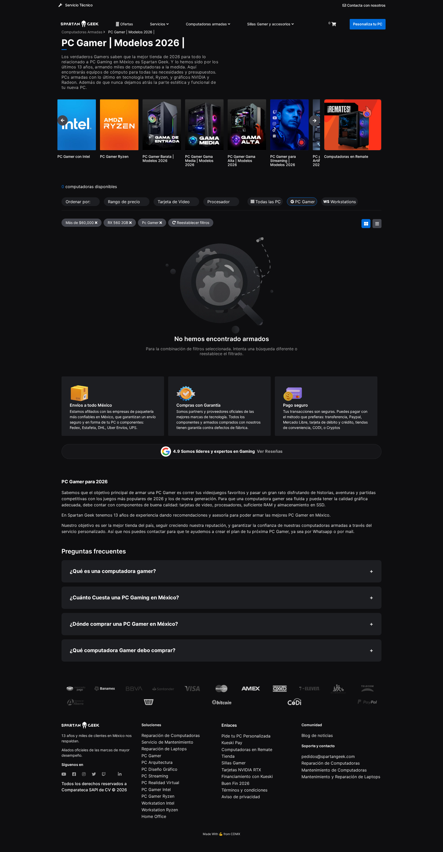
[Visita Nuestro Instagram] (85, 774)
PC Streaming (155, 775)
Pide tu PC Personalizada (246, 735)
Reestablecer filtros (192, 222)
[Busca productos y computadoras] (311, 24)
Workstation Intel (158, 803)
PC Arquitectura (157, 762)
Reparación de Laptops (164, 748)
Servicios (158, 24)
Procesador (219, 201)
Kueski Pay (232, 742)
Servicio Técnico (78, 5)
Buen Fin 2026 (235, 783)
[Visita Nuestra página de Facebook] (75, 774)
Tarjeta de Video (174, 201)
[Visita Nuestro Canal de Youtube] (65, 774)
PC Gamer (151, 755)
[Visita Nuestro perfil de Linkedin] (121, 774)
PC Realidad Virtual (160, 782)
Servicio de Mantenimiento (167, 742)
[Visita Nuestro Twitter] (95, 774)
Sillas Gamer (234, 762)
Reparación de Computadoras (171, 735)
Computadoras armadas (207, 24)
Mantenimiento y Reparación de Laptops (340, 776)
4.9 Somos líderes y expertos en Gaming (228, 451)
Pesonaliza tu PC (367, 24)
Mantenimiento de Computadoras (334, 770)
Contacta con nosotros (366, 5)
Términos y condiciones (244, 790)
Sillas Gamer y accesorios (269, 24)
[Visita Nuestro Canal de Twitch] (105, 774)
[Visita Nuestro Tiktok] (113, 774)
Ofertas (126, 24)
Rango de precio (124, 201)
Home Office (154, 816)
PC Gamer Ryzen (158, 796)
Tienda (228, 756)
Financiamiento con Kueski (247, 776)
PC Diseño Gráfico (159, 769)
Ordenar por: (79, 201)
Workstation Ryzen (160, 809)
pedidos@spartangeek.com (328, 756)
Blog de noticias (317, 735)
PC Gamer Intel (156, 789)
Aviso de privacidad (241, 796)
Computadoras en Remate (247, 749)
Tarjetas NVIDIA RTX (241, 769)
